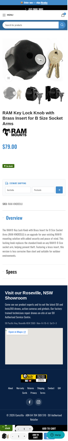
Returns (29, 385)
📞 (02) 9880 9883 (33, 9)
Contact (50, 385)
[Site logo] (33, 15)
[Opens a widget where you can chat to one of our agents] (53, 435)
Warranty (19, 385)
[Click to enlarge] (8, 76)
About (9, 385)
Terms (41, 390)
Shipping (39, 385)
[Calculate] (56, 187)
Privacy (32, 390)
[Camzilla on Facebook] (28, 399)
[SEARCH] (59, 25)
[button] (5, 59)
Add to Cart (34, 436)
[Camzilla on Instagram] (37, 399)
